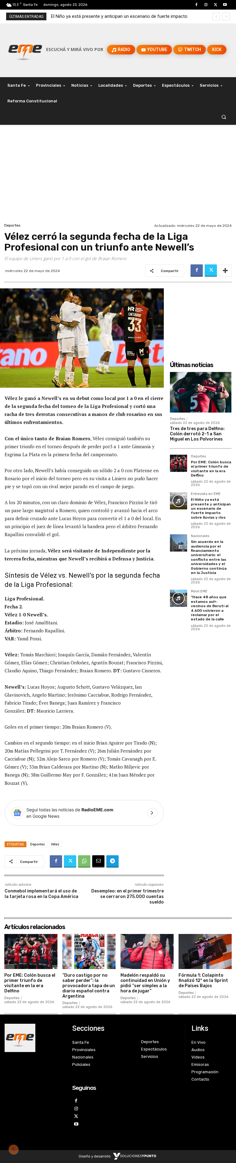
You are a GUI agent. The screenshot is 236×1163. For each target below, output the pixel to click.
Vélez (55, 844)
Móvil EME (199, 591)
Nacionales (200, 536)
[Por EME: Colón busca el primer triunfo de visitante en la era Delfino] (178, 463)
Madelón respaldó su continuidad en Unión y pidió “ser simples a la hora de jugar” (145, 983)
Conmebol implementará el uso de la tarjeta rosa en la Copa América (41, 893)
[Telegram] (112, 861)
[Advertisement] (118, 176)
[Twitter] (215, 5)
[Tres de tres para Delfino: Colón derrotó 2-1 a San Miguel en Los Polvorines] (200, 392)
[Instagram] (205, 5)
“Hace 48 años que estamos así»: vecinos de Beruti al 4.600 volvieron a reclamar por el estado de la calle (209, 608)
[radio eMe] (34, 1038)
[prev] (216, 16)
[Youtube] (225, 5)
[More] (225, 270)
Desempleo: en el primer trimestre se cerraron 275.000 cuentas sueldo (127, 896)
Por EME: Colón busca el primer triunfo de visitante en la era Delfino (211, 468)
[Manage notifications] (13, 1149)
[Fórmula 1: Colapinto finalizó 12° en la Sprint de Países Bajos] (205, 951)
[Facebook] (196, 5)
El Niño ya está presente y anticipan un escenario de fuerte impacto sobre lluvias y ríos (211, 508)
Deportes (12, 225)
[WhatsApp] (84, 861)
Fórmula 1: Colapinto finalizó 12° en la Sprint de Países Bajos (203, 980)
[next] (226, 16)
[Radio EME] (25, 49)
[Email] (98, 861)
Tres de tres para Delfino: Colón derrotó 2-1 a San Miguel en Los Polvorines (197, 434)
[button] (224, 117)
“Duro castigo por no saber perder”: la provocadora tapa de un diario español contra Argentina (88, 986)
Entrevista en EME (206, 494)
